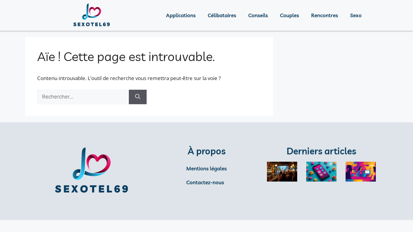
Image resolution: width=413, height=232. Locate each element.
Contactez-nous (205, 182)
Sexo (356, 15)
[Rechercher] (138, 97)
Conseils (258, 15)
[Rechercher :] (83, 96)
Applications (181, 15)
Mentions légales (206, 168)
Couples (289, 15)
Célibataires (222, 15)
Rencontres (324, 15)
